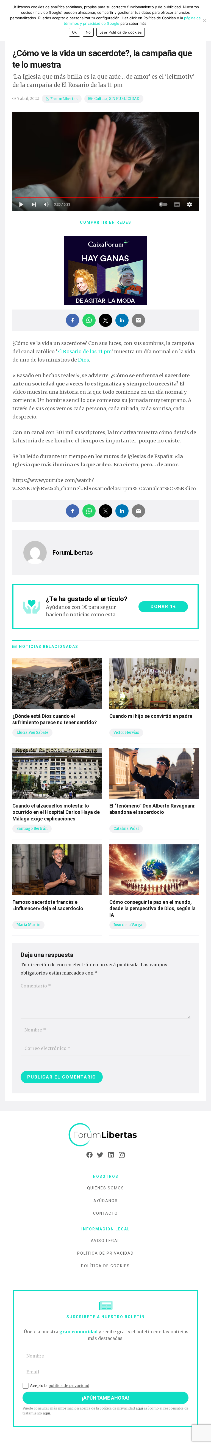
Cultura (100, 98)
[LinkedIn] (111, 1155)
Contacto (105, 1213)
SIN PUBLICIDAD (124, 98)
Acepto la (59, 1385)
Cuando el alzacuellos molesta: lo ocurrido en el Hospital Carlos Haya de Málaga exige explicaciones (56, 812)
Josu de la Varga (127, 925)
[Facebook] (89, 1155)
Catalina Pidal (126, 828)
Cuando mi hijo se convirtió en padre (150, 716)
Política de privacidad (105, 1253)
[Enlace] (105, 1135)
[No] (204, 20)
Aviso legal (105, 1240)
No (88, 32)
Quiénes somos (105, 1188)
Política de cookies (105, 1266)
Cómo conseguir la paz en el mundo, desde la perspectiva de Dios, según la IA (152, 908)
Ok (74, 32)
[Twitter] (100, 1155)
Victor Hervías (126, 732)
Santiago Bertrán (32, 828)
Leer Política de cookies (120, 32)
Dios (83, 360)
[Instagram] (121, 1155)
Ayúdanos (105, 1200)
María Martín (28, 925)
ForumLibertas (63, 99)
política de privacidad (68, 1385)
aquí (139, 1408)
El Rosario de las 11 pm (84, 351)
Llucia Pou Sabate (32, 732)
